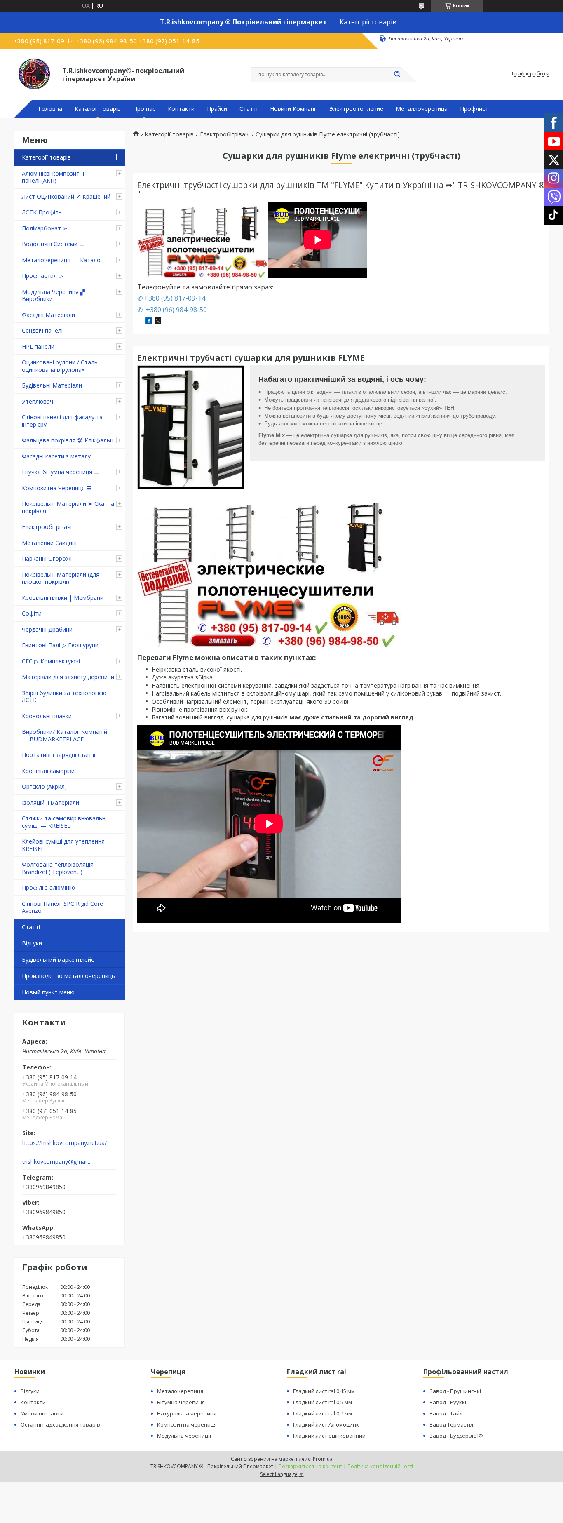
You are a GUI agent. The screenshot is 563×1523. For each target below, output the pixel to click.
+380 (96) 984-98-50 (175, 309)
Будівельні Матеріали (52, 385)
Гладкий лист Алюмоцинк (326, 1424)
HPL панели (38, 346)
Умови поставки (42, 1413)
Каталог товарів (98, 109)
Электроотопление (356, 109)
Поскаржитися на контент (310, 1466)
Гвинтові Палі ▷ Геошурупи (60, 645)
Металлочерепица (422, 109)
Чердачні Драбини (47, 629)
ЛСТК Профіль (42, 212)
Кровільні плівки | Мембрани (62, 598)
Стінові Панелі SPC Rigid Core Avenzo (62, 907)
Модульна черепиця (184, 1435)
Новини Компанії (293, 109)
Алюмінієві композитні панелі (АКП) (53, 177)
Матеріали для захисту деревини (68, 677)
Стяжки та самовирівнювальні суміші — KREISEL (64, 822)
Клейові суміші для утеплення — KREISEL (67, 845)
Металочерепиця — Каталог (62, 260)
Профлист (474, 109)
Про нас (144, 109)
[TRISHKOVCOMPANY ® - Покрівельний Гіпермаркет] (34, 73)
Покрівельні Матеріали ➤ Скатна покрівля (68, 507)
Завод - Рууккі (447, 1402)
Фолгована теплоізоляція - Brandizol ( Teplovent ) (59, 868)
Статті (248, 109)
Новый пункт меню (48, 992)
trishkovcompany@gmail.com (58, 1162)
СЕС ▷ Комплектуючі (51, 661)
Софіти (32, 613)
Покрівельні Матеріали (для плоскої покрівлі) (60, 578)
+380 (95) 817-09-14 (174, 298)
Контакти (181, 109)
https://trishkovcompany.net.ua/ (64, 1143)
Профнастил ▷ (42, 276)
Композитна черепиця (187, 1424)
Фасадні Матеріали (48, 315)
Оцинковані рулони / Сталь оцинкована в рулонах (60, 366)
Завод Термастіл (451, 1424)
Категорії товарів (368, 21)
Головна (50, 109)
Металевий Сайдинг (50, 543)
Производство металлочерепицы (69, 976)
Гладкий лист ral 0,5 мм (322, 1402)
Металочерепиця (180, 1391)
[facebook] (148, 322)
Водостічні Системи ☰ (53, 244)
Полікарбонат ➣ (45, 228)
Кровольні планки (47, 716)
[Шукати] (397, 74)
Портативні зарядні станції (59, 755)
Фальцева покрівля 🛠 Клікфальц (67, 440)
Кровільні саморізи (48, 771)
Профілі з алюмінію (48, 887)
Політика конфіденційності (380, 1466)
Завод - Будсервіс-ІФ (456, 1435)
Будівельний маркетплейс (58, 960)
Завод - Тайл (445, 1413)
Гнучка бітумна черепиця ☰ (60, 472)
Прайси (217, 109)
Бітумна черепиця (181, 1402)
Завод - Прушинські (455, 1391)
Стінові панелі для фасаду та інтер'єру (62, 420)
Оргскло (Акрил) (44, 786)
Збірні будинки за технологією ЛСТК (64, 696)
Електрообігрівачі (47, 527)
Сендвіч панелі (42, 330)
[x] (158, 322)
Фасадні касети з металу (56, 456)
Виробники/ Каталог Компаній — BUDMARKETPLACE (64, 735)
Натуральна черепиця (186, 1413)
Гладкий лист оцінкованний (329, 1435)
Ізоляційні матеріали (50, 802)
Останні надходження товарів (60, 1424)
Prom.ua (323, 1458)
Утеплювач (37, 401)
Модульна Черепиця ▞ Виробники (53, 295)
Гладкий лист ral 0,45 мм (324, 1391)
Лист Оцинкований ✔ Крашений (66, 196)
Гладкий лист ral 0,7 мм (322, 1413)
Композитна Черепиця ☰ (57, 488)
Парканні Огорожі (47, 558)
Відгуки (32, 943)
